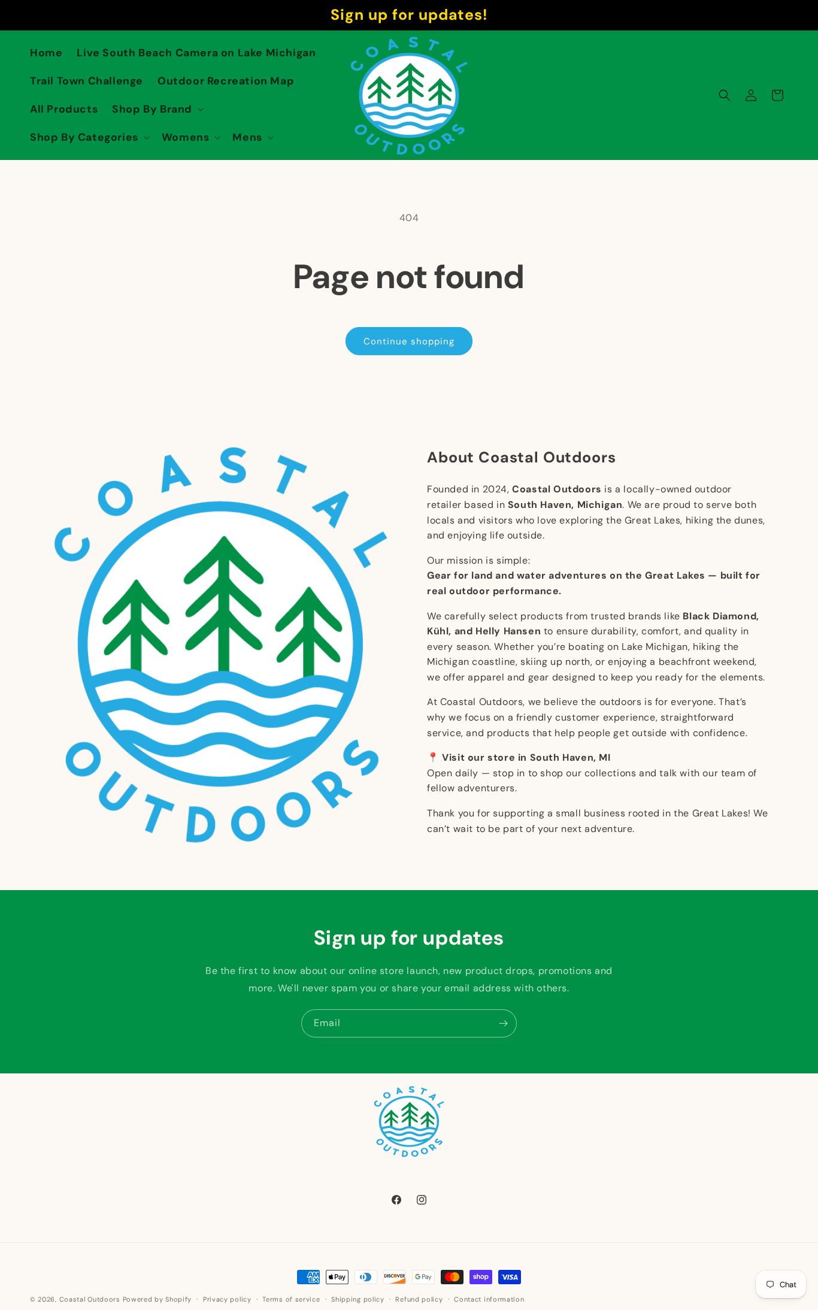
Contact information (489, 1298)
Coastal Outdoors (89, 1299)
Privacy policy (227, 1298)
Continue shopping (409, 341)
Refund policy (419, 1298)
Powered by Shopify (157, 1299)
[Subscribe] (503, 1023)
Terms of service (291, 1298)
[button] (156, 109)
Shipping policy (357, 1298)
